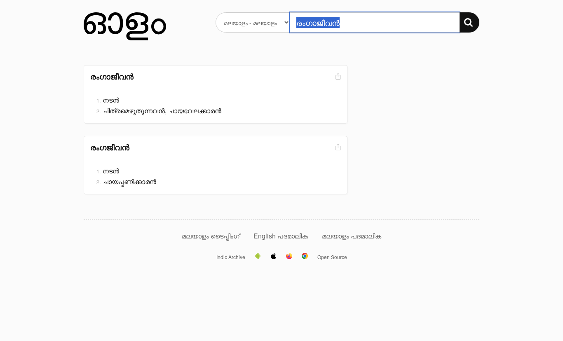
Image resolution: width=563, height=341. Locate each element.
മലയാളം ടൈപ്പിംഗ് (210, 236)
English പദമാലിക (281, 236)
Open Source (332, 257)
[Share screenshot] (337, 77)
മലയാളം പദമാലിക (351, 236)
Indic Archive (230, 257)
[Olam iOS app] (273, 256)
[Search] (469, 22)
